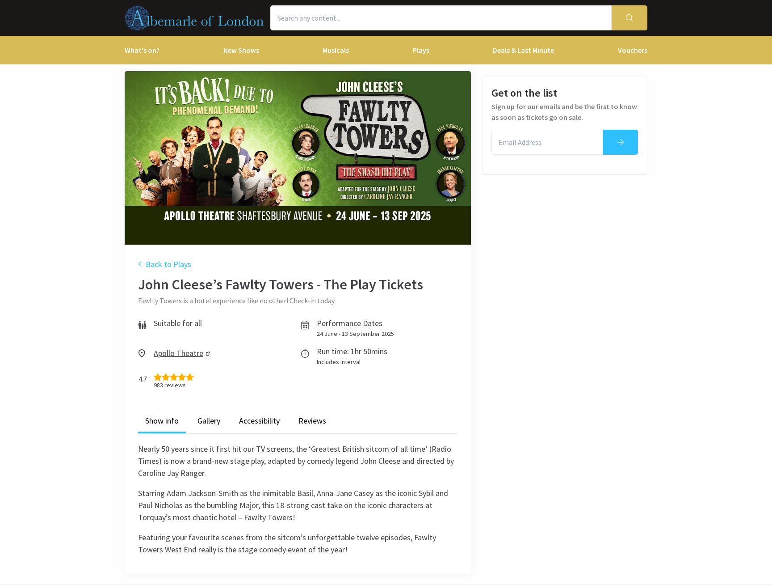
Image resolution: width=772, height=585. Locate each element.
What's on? (142, 50)
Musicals (336, 50)
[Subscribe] (620, 142)
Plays (421, 50)
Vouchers (632, 50)
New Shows (241, 50)
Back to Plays (168, 264)
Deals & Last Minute (523, 50)
